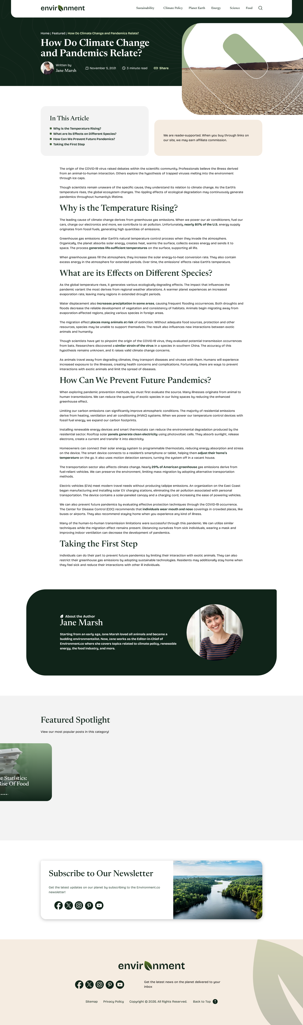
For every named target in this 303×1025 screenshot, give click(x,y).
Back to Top (202, 1001)
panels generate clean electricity (132, 434)
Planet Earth (197, 8)
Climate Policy (173, 8)
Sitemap (92, 1001)
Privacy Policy (113, 1001)
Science (235, 8)
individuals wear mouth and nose (167, 509)
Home (45, 33)
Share (164, 68)
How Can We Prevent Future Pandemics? (84, 139)
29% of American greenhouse (174, 467)
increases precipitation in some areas (125, 303)
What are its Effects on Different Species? (84, 134)
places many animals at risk (111, 322)
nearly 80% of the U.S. (201, 224)
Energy (216, 8)
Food (249, 8)
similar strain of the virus (134, 346)
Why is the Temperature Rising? (77, 128)
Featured (58, 33)
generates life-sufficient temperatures (117, 248)
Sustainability (145, 8)
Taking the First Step (69, 144)
